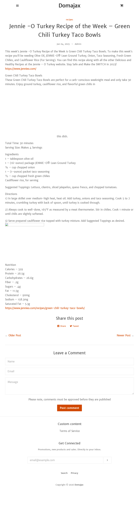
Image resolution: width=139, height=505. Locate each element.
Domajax (79, 484)
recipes (69, 19)
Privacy (74, 473)
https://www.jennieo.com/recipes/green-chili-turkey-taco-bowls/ (45, 308)
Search (64, 473)
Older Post (14, 335)
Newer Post (124, 335)
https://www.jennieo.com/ (20, 68)
